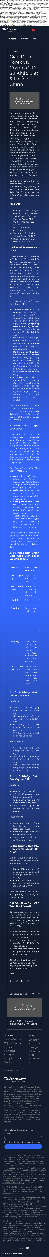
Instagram (35, 1047)
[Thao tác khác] (38, 51)
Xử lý (12, 973)
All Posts (11, 39)
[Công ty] (20, 1054)
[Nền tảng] (20, 1051)
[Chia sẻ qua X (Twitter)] (16, 981)
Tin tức (24, 39)
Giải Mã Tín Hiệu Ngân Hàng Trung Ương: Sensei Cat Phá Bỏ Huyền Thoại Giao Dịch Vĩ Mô (24, 1022)
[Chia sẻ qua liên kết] (28, 981)
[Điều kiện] (20, 1047)
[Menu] (44, 30)
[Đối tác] (20, 1062)
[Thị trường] (20, 1043)
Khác (34, 39)
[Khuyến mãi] (20, 1058)
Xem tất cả (35, 994)
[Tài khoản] (20, 1039)
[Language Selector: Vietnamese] (35, 30)
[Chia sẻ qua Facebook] (11, 981)
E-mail (7, 1133)
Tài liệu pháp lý (11, 1070)
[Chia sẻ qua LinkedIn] (22, 981)
